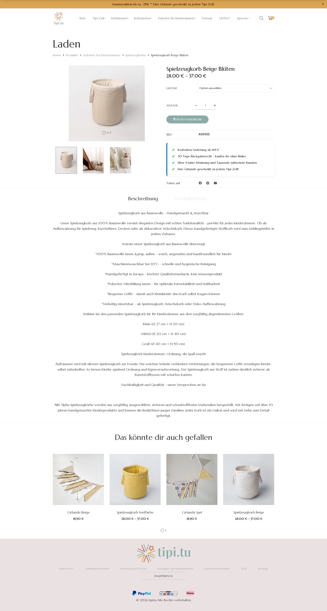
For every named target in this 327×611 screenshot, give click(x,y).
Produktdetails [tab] (190, 199)
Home (57, 55)
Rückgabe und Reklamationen (175, 568)
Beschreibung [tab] (143, 199)
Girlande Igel (192, 512)
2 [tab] (166, 530)
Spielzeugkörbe (135, 55)
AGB (244, 568)
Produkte (72, 55)
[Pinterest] (207, 183)
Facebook (153, 586)
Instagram (163, 586)
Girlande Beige (78, 512)
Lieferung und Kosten (133, 568)
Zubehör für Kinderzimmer (102, 55)
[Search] (261, 18)
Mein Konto (66, 568)
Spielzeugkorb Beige (249, 512)
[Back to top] (316, 600)
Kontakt (263, 568)
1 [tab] (162, 530)
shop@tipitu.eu (163, 575)
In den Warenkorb (189, 119)
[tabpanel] (78, 487)
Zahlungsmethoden (97, 568)
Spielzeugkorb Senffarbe (135, 512)
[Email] (215, 183)
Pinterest (174, 586)
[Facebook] (200, 183)
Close (323, 4)
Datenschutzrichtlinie (217, 568)
